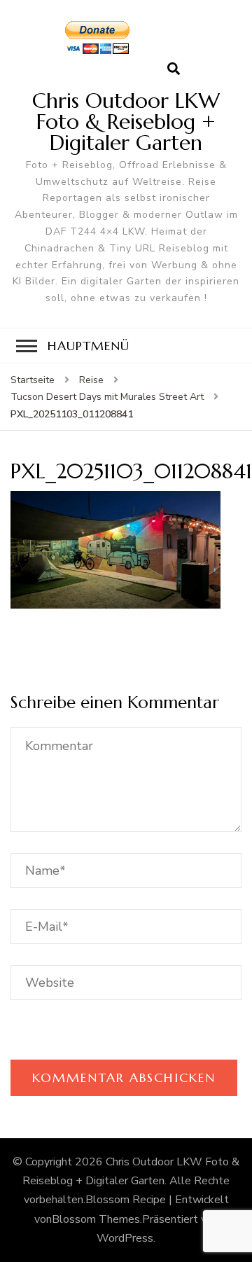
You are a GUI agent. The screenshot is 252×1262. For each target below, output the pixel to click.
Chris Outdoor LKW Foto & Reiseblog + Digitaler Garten (126, 121)
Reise (91, 380)
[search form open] (173, 69)
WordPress (125, 1238)
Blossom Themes (96, 1219)
